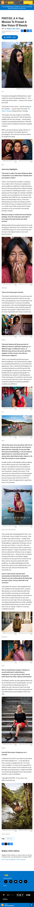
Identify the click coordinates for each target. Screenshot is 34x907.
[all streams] (32, 905)
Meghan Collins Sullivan (13, 29)
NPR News (9, 838)
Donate (28, 2)
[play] (2, 905)
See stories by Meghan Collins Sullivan (13, 859)
